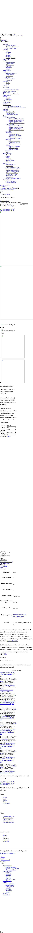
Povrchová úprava (3, 432)
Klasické (8, 53)
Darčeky (5, 103)
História (5, 800)
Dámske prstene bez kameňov (16, 130)
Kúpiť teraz (4, 559)
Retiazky (8, 150)
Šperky (5, 60)
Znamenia (8, 56)
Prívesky (8, 69)
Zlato (7, 84)
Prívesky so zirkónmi (14, 149)
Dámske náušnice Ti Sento (12, 167)
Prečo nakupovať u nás (8, 816)
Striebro (8, 83)
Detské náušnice (10, 63)
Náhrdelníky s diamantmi (15, 137)
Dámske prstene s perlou (15, 128)
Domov (2, 206)
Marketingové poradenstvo (7, 853)
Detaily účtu (6, 841)
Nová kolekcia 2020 (11, 175)
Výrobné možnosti (10, 160)
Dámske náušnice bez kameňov (16, 123)
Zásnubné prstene (7, 179)
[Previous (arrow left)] (0, 932)
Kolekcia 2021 (9, 166)
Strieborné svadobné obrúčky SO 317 (6, 690)
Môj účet (5, 835)
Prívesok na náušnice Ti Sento (13, 178)
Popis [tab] (1, 567)
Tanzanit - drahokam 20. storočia (11, 94)
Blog (4, 801)
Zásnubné (5, 44)
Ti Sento (8, 77)
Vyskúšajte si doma (10, 58)
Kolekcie (5, 71)
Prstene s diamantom (11, 45)
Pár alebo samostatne (3, 435)
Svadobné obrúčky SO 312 (6, 772)
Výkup (4, 85)
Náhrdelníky (9, 67)
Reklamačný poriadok (8, 820)
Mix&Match (9, 131)
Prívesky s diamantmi (14, 146)
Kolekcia (8, 878)
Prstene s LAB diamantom (12, 47)
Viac (14, 34)
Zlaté (7, 51)
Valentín (8, 98)
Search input (3, 204)
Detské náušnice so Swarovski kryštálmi (16, 107)
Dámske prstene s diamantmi (16, 125)
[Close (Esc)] (0, 931)
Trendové (8, 55)
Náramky (8, 66)
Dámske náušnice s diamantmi (16, 118)
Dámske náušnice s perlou (15, 121)
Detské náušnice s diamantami (13, 106)
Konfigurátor (6, 59)
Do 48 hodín (6, 87)
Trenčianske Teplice (18, 616)
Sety (7, 152)
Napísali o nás (6, 803)
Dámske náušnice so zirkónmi (16, 120)
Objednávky (6, 839)
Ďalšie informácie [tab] (4, 566)
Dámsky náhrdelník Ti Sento (13, 168)
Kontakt (5, 797)
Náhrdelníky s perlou (14, 134)
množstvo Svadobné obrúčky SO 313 (3, 552)
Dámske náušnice (10, 62)
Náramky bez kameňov (14, 143)
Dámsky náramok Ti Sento (12, 170)
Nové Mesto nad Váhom (19, 614)
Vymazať (9, 436)
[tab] (16, 566)
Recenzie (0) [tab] (3, 569)
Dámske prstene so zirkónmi (16, 127)
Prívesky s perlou (13, 148)
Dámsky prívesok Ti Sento (12, 171)
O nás (4, 799)
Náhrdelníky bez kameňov (15, 138)
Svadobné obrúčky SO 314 (6, 784)
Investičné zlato (10, 113)
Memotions (9, 80)
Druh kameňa (3, 429)
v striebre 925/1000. (12, 641)
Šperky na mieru (7, 70)
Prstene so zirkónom (11, 48)
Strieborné (8, 52)
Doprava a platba (7, 819)
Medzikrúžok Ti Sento (11, 174)
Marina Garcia (9, 76)
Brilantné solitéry (10, 78)
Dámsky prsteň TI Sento (12, 173)
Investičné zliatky (7, 881)
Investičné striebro (10, 112)
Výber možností (4, 739)
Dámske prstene (10, 65)
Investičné (5, 81)
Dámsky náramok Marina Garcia (11, 89)
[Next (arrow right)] (2, 932)
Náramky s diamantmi (14, 141)
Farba (3, 427)
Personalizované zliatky (12, 114)
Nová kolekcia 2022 (11, 164)
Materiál (3, 425)
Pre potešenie (9, 177)
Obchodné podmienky (8, 822)
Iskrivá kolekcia (10, 74)
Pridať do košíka (5, 555)
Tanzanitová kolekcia (11, 73)
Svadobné (5, 49)
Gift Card (5, 109)
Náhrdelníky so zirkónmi (15, 135)
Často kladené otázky (8, 818)
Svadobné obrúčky (7, 153)
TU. (5, 654)
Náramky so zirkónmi (14, 142)
